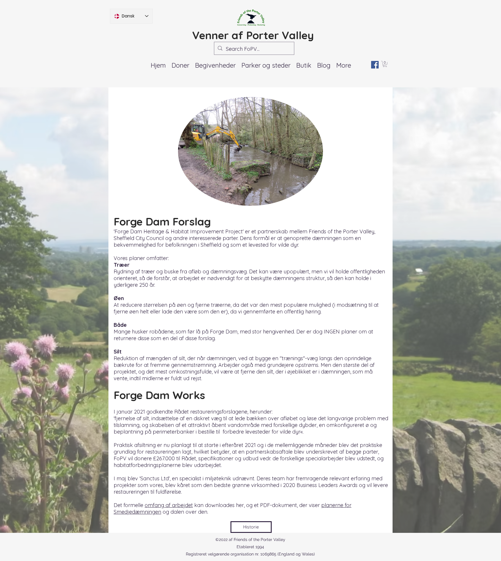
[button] (215, 65)
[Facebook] (375, 64)
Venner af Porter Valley (253, 35)
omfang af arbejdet (169, 505)
